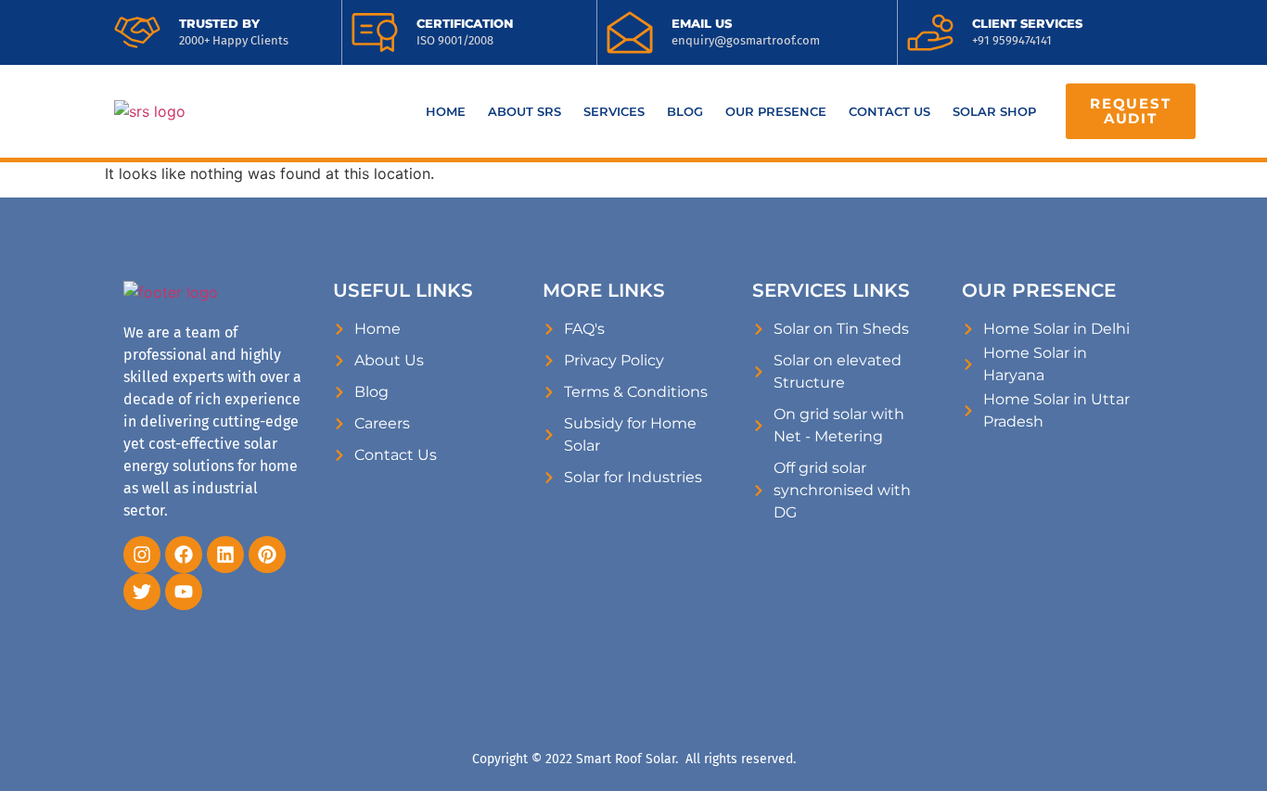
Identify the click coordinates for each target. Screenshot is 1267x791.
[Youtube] (183, 591)
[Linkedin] (225, 554)
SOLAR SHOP (994, 111)
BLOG (685, 111)
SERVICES (614, 111)
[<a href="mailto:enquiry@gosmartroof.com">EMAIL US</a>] (630, 32)
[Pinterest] (267, 554)
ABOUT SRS (524, 111)
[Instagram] (141, 554)
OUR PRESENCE (775, 111)
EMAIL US (702, 23)
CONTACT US (889, 111)
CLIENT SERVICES (1027, 23)
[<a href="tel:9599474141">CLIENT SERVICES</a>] (930, 32)
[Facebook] (183, 554)
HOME (446, 111)
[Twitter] (141, 591)
